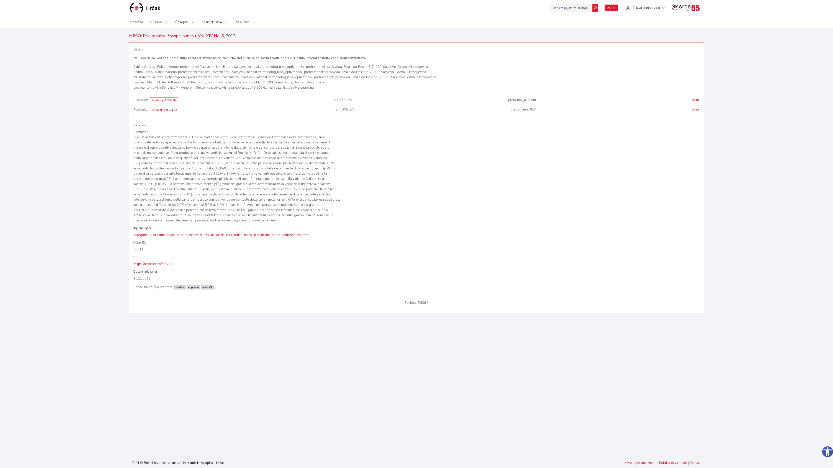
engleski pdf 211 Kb (164, 110)
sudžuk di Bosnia (212, 235)
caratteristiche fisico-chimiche (248, 235)
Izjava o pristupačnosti (639, 463)
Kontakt (696, 463)
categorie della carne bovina (154, 235)
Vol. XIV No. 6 (211, 36)
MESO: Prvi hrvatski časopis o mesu (162, 36)
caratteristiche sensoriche (290, 235)
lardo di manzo (188, 235)
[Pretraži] (595, 8)
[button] (645, 8)
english (611, 7)
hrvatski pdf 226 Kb (164, 100)
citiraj (696, 100)
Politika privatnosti (673, 463)
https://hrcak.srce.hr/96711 (152, 264)
